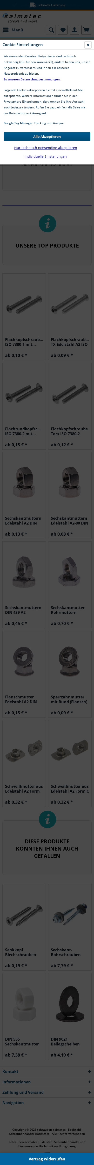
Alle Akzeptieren (47, 136)
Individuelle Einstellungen (46, 156)
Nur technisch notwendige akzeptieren (45, 147)
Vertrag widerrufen (47, 1159)
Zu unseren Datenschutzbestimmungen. (32, 79)
